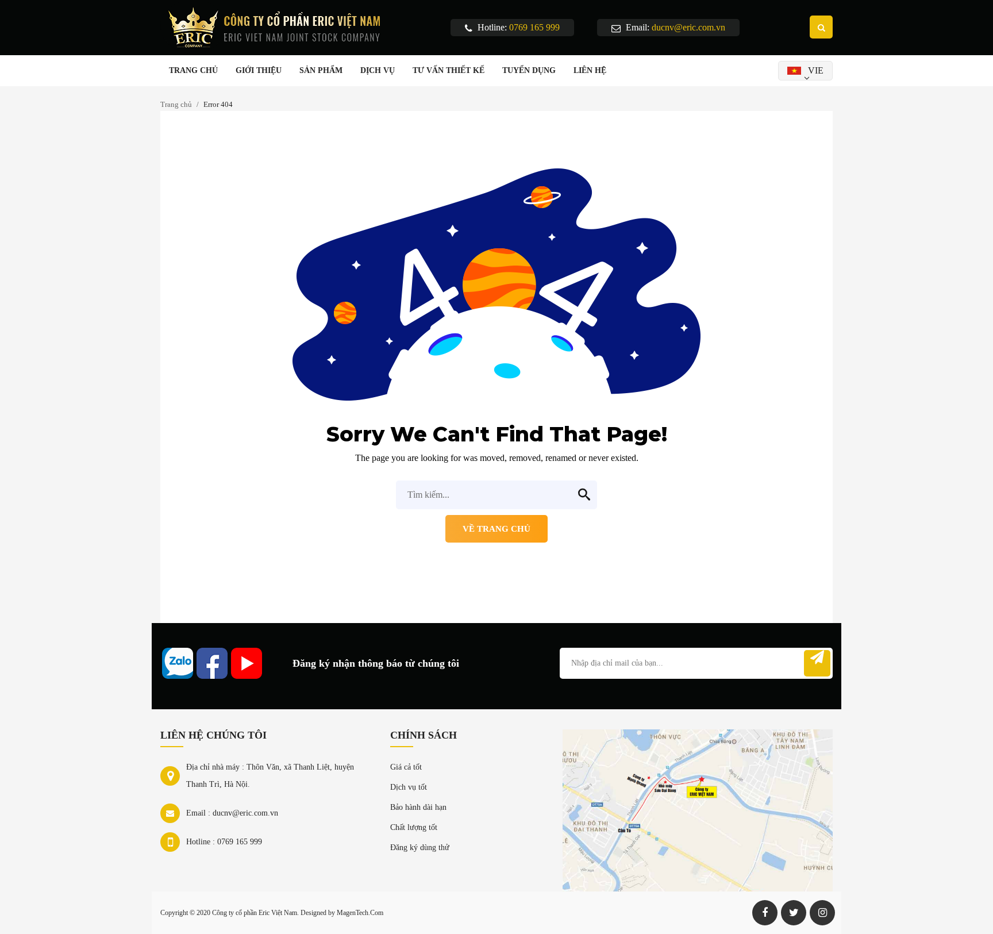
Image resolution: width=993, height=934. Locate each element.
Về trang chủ (496, 528)
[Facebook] (765, 912)
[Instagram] (822, 912)
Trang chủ (176, 104)
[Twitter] (793, 912)
